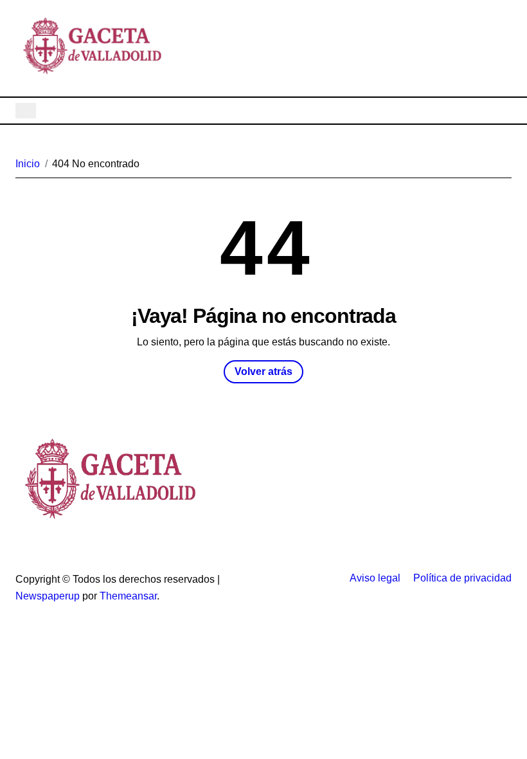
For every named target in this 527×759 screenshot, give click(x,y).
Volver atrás (263, 371)
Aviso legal (375, 577)
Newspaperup (47, 595)
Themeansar (128, 595)
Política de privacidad (462, 577)
